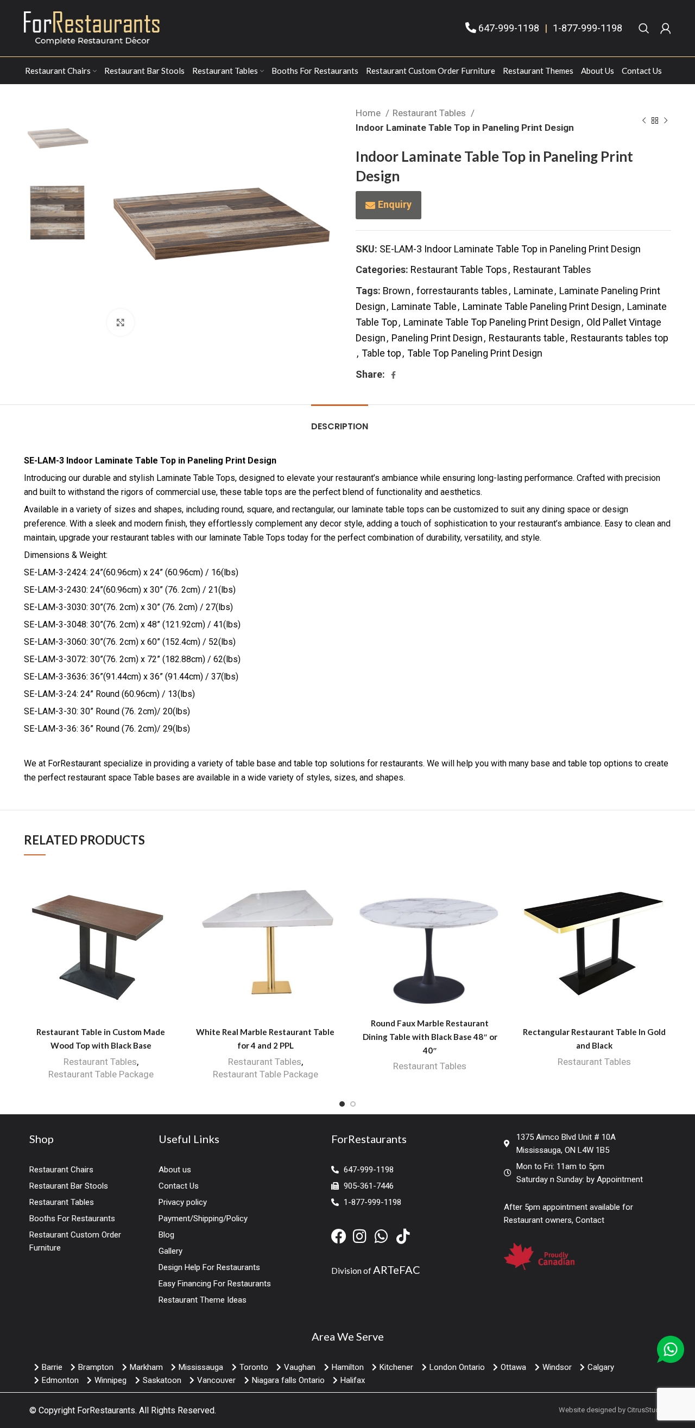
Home (369, 112)
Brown (396, 290)
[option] (57, 139)
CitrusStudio (646, 1410)
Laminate (533, 290)
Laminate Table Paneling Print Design (542, 306)
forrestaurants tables (462, 290)
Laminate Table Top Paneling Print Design (491, 322)
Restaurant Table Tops (458, 269)
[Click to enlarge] (120, 322)
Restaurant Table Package (101, 1074)
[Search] (644, 28)
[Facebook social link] (393, 375)
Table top (381, 353)
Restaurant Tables (430, 112)
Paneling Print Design (437, 338)
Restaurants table (527, 338)
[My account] (666, 28)
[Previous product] (644, 120)
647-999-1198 (508, 28)
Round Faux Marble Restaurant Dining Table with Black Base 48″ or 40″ (430, 1036)
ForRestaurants (106, 1410)
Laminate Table (424, 306)
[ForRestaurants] (92, 27)
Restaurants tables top (619, 338)
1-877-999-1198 (587, 28)
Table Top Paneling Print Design (474, 353)
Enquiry (395, 204)
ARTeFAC (396, 1269)
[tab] (339, 420)
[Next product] (665, 120)
